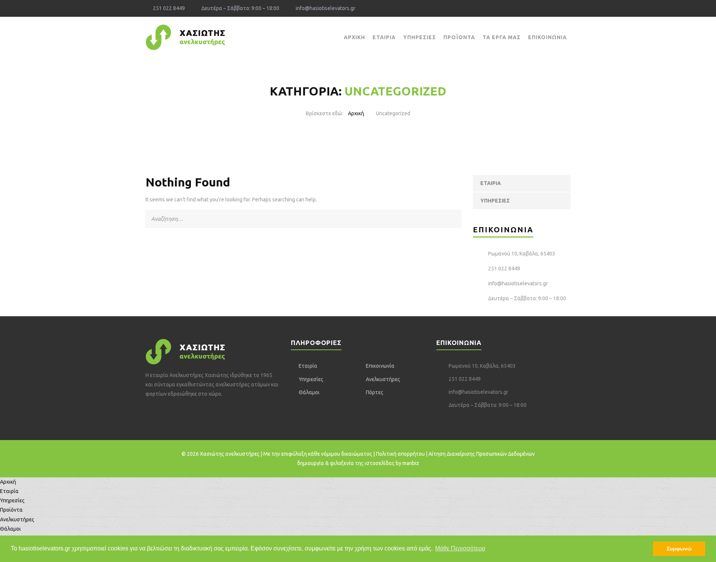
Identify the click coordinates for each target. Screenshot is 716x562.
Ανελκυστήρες (383, 379)
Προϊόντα (459, 37)
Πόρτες (374, 392)
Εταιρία (384, 37)
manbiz (410, 463)
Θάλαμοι (309, 392)
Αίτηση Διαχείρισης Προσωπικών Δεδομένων (481, 454)
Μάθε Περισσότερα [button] (460, 548)
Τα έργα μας (502, 37)
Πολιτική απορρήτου (400, 454)
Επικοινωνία (547, 37)
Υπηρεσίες (419, 37)
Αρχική (354, 37)
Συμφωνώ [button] (679, 549)
